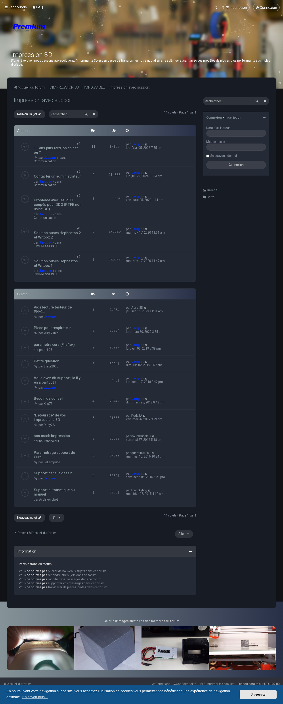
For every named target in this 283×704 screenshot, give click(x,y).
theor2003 (51, 366)
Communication (45, 161)
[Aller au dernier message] (146, 144)
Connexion (214, 117)
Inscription (233, 117)
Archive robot (48, 499)
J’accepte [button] (258, 694)
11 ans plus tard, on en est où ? (56, 150)
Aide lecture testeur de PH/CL (53, 309)
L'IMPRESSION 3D (46, 246)
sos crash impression (52, 435)
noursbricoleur (49, 441)
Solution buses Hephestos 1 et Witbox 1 (57, 263)
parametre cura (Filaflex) (54, 344)
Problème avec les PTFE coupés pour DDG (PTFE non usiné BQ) (57, 204)
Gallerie (211, 190)
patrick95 (45, 350)
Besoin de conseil (48, 398)
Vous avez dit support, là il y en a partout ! (57, 380)
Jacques (50, 157)
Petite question (46, 361)
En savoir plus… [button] (35, 697)
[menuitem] (37, 7)
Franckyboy (139, 490)
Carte (210, 197)
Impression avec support (43, 100)
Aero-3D (137, 307)
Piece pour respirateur (52, 328)
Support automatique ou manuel (54, 492)
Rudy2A (49, 425)
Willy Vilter (51, 333)
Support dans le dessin (53, 473)
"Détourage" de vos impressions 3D (50, 417)
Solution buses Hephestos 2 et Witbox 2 (57, 235)
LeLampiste (52, 462)
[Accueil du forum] (55, 33)
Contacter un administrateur (57, 176)
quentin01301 (141, 453)
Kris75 (48, 403)
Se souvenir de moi (223, 155)
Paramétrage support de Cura (54, 454)
